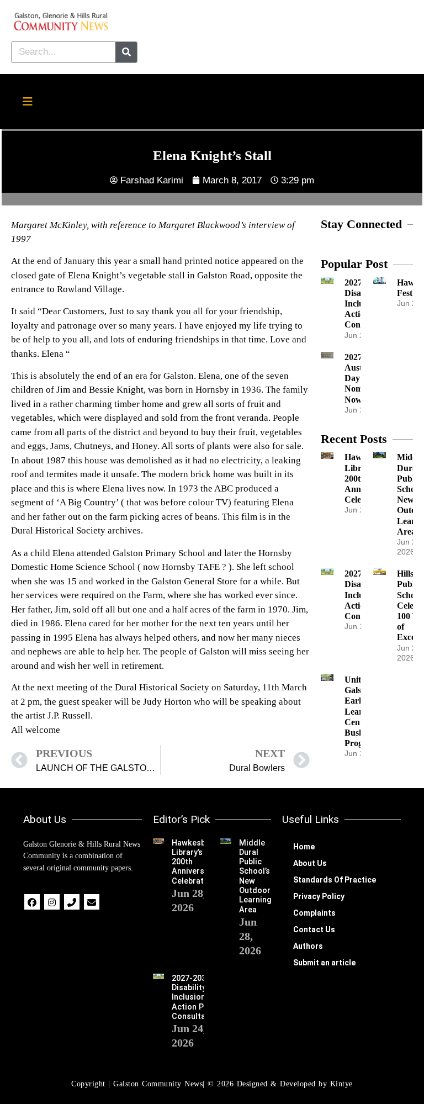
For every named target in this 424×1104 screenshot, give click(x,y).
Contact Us (314, 929)
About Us (310, 863)
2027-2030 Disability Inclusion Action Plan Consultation (196, 997)
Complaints (314, 912)
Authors (308, 946)
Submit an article (324, 962)
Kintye (341, 1084)
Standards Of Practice (334, 879)
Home (304, 846)
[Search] (126, 52)
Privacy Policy (318, 896)
